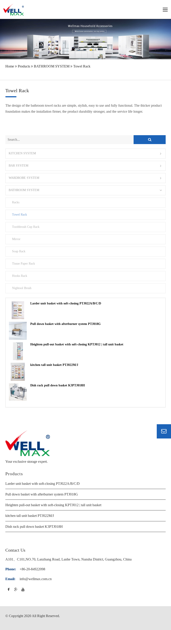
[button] (85, 153)
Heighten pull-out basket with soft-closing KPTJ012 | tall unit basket (76, 344)
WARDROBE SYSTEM (24, 178)
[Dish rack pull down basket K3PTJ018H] (18, 392)
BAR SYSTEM (18, 165)
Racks (15, 202)
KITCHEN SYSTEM (22, 153)
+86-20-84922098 (32, 569)
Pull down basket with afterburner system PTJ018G (65, 324)
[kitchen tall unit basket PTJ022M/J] (18, 372)
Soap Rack (18, 251)
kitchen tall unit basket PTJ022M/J (54, 365)
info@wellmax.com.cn (36, 579)
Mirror (16, 239)
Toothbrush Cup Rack (25, 227)
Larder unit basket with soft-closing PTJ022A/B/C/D (65, 303)
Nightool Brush (21, 288)
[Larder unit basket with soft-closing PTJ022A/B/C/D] (18, 310)
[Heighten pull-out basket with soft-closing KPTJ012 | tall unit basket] (18, 351)
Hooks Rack (19, 276)
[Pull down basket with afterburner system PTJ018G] (18, 331)
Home (9, 66)
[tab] (85, 154)
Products (24, 66)
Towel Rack (81, 66)
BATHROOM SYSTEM (51, 66)
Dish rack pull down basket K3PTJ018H (57, 385)
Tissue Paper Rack (23, 263)
